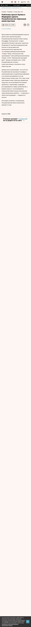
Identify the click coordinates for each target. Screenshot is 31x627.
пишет (6, 41)
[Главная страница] (2, 2)
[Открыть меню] (28, 2)
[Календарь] (12, 2)
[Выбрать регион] (18, 2)
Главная (4, 12)
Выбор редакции (6, 7)
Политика (10, 12)
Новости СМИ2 (6, 114)
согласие (6, 621)
